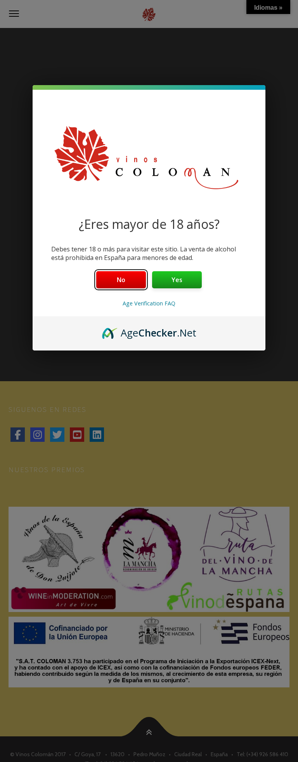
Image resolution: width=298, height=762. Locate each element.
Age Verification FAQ (149, 303)
